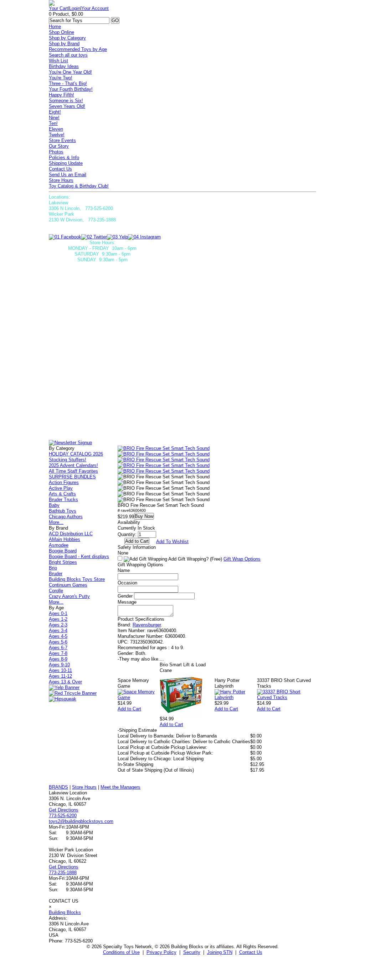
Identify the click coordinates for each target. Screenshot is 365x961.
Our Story (59, 146)
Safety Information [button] (137, 547)
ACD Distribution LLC (71, 533)
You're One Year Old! (70, 72)
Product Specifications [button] (141, 619)
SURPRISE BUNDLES (72, 476)
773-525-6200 (63, 815)
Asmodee (58, 545)
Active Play (61, 488)
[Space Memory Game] (139, 697)
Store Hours (61, 180)
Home (55, 26)
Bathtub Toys (62, 511)
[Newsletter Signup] (70, 442)
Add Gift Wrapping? (194, 559)
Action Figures (64, 482)
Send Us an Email (67, 174)
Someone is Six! (66, 100)
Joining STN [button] (219, 952)
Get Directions (63, 810)
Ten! (53, 123)
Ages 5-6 (58, 642)
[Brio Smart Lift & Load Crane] (181, 714)
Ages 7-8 (58, 653)
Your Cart (58, 8)
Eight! (55, 112)
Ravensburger (147, 624)
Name (124, 570)
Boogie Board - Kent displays (79, 556)
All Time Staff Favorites (73, 471)
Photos (56, 151)
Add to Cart (129, 708)
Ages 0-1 (58, 613)
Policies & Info (64, 157)
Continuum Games (68, 585)
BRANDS (58, 787)
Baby (54, 505)
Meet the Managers (120, 787)
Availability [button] (129, 522)
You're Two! (60, 77)
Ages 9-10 (59, 664)
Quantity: (127, 534)
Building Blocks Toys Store (77, 579)
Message (127, 602)
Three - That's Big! (68, 83)
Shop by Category (67, 38)
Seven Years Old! (67, 106)
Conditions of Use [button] (121, 952)
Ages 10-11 (60, 670)
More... (56, 522)
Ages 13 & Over (65, 681)
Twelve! (57, 134)
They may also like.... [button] (141, 659)
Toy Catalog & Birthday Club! (79, 186)
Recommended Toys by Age (78, 49)
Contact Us (60, 169)
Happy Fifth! (61, 95)
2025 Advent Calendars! (73, 465)
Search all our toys (68, 55)
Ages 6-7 (58, 647)
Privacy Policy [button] (161, 952)
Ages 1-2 (58, 619)
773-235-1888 (63, 872)
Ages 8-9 (58, 659)
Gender (125, 596)
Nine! (54, 117)
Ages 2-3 (58, 624)
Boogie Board (63, 550)
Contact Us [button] (250, 952)
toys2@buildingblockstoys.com (81, 821)
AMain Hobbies (64, 539)
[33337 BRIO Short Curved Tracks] (286, 697)
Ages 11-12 (60, 676)
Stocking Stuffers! (67, 459)
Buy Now (144, 516)
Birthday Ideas (64, 66)
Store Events (62, 140)
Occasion (127, 582)
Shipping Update (66, 163)
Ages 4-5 (58, 636)
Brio (53, 568)
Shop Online (61, 32)
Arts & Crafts (62, 494)
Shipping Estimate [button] (137, 730)
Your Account (95, 8)
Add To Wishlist (172, 541)
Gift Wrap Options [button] (242, 559)
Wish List (58, 60)
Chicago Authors (66, 516)
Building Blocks (65, 912)
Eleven (56, 129)
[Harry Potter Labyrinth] (236, 697)
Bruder (55, 573)
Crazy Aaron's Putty (69, 596)
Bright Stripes (63, 562)
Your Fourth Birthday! (71, 89)
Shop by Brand (64, 43)
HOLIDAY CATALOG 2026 (76, 454)
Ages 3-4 (58, 630)
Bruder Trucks (63, 499)
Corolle (56, 590)
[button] (164, 448)
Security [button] (191, 952)
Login (74, 8)
